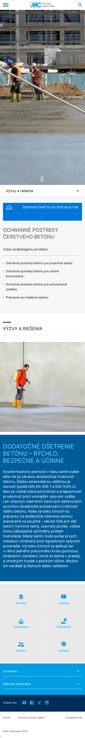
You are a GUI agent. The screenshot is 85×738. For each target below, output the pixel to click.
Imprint (6, 718)
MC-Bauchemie (42, 5)
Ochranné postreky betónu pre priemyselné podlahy (36, 286)
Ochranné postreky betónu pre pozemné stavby (39, 263)
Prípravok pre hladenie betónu (27, 297)
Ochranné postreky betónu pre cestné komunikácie (32, 273)
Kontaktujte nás (74, 718)
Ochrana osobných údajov (31, 718)
